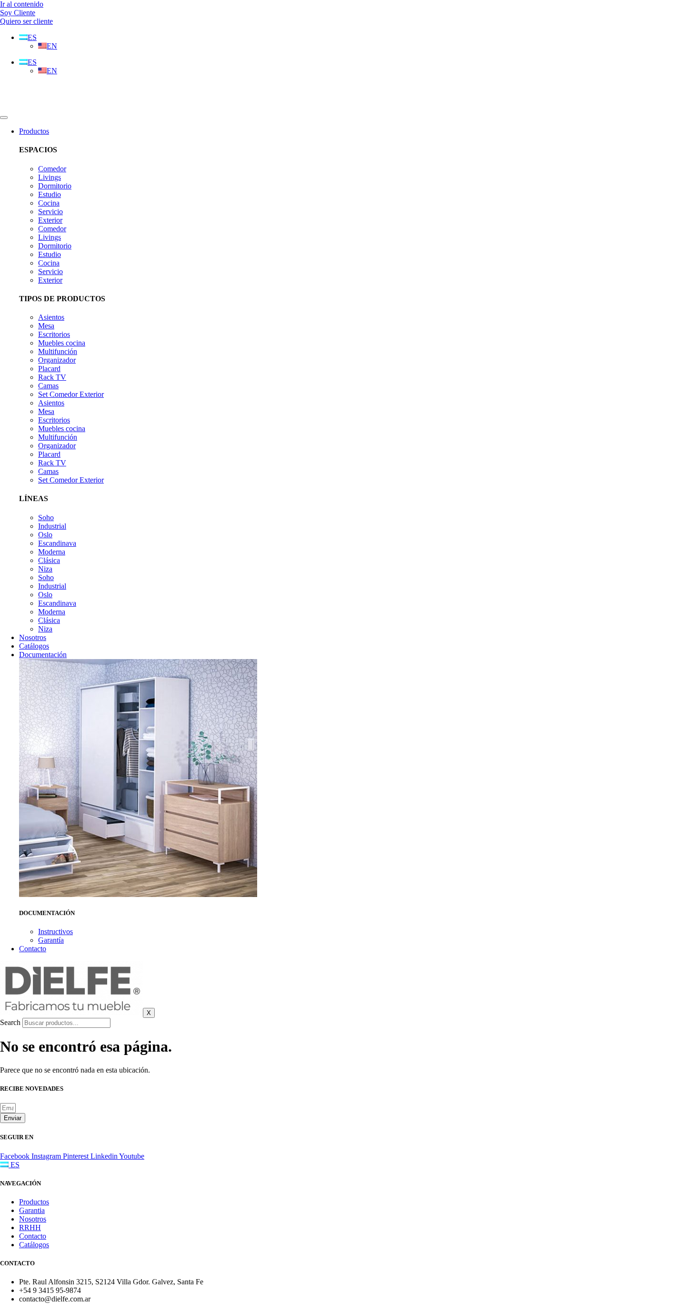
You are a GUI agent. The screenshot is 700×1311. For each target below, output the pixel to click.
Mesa (46, 326)
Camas (48, 386)
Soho (46, 517)
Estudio (49, 194)
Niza (45, 569)
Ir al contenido (21, 4)
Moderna (51, 552)
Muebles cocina (61, 343)
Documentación (43, 655)
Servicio (50, 211)
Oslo (45, 535)
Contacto (32, 949)
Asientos (51, 317)
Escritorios (54, 334)
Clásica (49, 560)
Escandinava (57, 543)
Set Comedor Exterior (71, 394)
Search (10, 1022)
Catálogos (34, 646)
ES (14, 1165)
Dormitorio (54, 186)
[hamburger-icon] (4, 117)
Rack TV (52, 377)
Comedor (52, 169)
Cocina (49, 203)
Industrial (52, 526)
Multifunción (57, 351)
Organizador (57, 360)
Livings (49, 177)
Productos (34, 131)
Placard (49, 369)
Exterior (50, 220)
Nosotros (32, 637)
